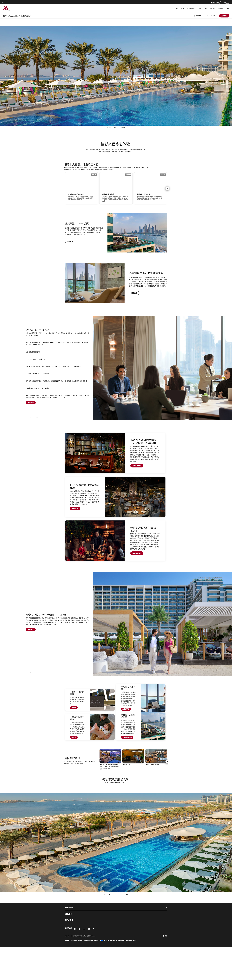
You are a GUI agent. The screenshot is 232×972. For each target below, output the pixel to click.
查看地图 (198, 16)
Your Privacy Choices (108, 940)
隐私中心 (96, 940)
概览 (177, 8)
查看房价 (224, 16)
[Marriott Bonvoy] (225, 2)
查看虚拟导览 (126, 709)
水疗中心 (212, 8)
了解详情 (32, 402)
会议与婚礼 (221, 8)
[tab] (114, 127)
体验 (205, 8)
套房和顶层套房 (191, 8)
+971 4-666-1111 (211, 16)
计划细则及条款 (88, 940)
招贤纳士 (73, 940)
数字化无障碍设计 (120, 940)
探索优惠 (70, 241)
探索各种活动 (137, 465)
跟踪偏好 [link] (67, 940)
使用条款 (80, 940)
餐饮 (200, 8)
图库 (228, 8)
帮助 (134, 940)
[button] (215, 2)
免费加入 (75, 707)
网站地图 (128, 940)
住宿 (182, 8)
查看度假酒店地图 (127, 737)
